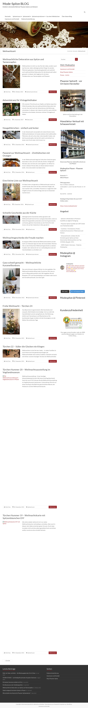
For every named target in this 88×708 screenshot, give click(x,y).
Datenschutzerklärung (28, 19)
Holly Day (7, 91)
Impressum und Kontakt (12, 19)
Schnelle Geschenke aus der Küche (19, 212)
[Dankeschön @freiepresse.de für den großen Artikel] (64, 281)
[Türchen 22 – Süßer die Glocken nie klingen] (11, 350)
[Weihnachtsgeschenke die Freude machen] (11, 241)
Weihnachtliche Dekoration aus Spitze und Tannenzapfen (18, 687)
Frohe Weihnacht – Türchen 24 (17, 306)
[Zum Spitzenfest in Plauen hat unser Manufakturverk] (81, 276)
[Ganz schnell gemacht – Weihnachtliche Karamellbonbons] (11, 269)
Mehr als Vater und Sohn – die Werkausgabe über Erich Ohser (19, 673)
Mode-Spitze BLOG (16, 4)
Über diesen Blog (67, 16)
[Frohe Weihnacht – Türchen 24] (11, 309)
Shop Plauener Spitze (66, 72)
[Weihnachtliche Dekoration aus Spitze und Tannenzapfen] (11, 66)
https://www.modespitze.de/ (68, 206)
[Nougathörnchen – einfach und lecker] (11, 131)
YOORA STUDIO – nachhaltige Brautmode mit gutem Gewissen (19, 677)
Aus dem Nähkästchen (53, 16)
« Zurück (7, 660)
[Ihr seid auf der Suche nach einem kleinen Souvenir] (64, 286)
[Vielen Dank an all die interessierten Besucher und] (81, 286)
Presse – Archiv (64, 75)
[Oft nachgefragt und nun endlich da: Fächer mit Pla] (64, 276)
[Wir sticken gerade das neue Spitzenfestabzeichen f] (73, 281)
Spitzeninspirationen (38, 16)
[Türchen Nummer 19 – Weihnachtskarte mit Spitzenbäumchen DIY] (11, 522)
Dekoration (30, 119)
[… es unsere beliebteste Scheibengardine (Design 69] (73, 286)
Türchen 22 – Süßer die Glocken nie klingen (23, 346)
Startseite (8, 16)
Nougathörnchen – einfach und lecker (21, 128)
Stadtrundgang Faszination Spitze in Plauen (14, 690)
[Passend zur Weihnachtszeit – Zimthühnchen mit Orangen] (11, 159)
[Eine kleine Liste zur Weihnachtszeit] (11, 184)
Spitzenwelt (26, 16)
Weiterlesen (53, 91)
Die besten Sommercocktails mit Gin (12, 682)
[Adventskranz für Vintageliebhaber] (11, 104)
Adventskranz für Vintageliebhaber (20, 100)
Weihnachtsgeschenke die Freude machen (23, 237)
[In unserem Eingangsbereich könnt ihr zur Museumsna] (73, 276)
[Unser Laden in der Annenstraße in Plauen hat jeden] (81, 281)
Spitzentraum (17, 16)
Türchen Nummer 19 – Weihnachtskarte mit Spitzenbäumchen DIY (24, 516)
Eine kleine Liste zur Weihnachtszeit (20, 180)
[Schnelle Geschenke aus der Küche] (11, 216)
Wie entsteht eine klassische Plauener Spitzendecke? (16, 693)
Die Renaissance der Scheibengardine (13, 685)
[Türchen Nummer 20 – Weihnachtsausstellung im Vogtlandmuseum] (11, 376)
